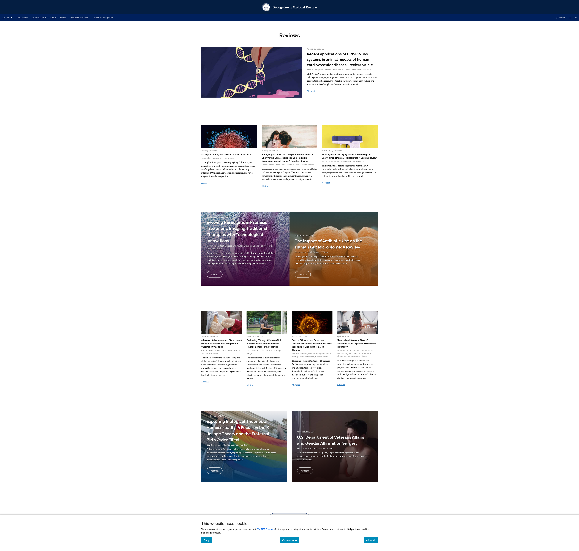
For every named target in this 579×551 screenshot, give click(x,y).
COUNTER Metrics (265, 529)
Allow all (372, 540)
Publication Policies (79, 18)
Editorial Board (39, 18)
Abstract (311, 91)
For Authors (22, 18)
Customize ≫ (290, 540)
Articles (5, 18)
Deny (208, 540)
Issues (63, 18)
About (53, 18)
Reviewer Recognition (103, 18)
